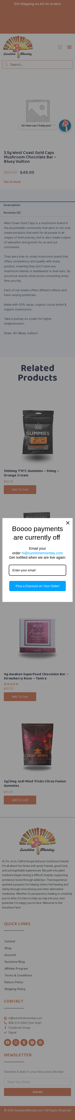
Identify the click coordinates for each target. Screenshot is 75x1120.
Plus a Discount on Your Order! (37, 586)
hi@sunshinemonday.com (42, 553)
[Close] (68, 523)
